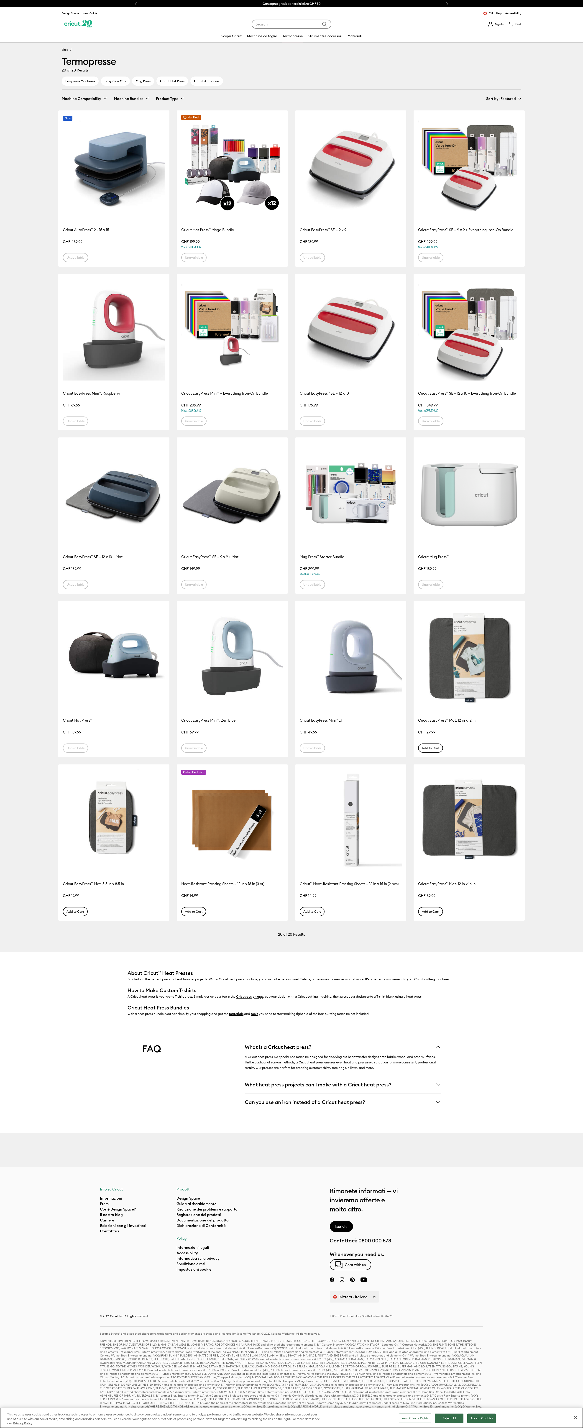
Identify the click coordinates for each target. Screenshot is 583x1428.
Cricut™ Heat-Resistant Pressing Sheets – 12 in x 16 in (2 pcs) (349, 883)
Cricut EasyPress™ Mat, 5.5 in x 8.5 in (93, 883)
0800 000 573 (374, 1240)
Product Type (167, 98)
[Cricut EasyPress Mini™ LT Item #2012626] (351, 656)
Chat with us (355, 1264)
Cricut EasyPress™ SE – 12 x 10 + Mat (93, 556)
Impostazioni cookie (193, 1269)
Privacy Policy (22, 1423)
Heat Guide (89, 13)
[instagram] (342, 1279)
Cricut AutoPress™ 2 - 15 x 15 (86, 229)
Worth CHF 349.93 (191, 410)
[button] (496, 24)
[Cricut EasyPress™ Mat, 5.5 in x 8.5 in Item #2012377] (114, 820)
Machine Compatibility (81, 98)
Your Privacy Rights (415, 1418)
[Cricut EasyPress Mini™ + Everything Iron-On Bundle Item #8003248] (232, 329)
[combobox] (291, 24)
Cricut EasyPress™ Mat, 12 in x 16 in (447, 883)
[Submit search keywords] (324, 24)
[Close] (576, 1418)
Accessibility (513, 13)
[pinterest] (352, 1279)
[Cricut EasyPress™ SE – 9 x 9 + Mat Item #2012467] (232, 493)
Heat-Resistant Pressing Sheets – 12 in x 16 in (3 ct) (222, 883)
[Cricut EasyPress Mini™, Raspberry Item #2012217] (114, 329)
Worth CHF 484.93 (428, 246)
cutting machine (436, 979)
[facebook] (332, 1279)
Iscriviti (341, 1226)
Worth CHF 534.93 (428, 410)
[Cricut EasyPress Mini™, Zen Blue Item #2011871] (232, 656)
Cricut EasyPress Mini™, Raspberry (91, 393)
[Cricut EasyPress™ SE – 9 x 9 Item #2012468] (351, 166)
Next (447, 3)
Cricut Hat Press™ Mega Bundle (207, 229)
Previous (135, 3)
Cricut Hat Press (172, 81)
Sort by (501, 98)
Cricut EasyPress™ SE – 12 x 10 (324, 393)
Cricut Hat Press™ (77, 720)
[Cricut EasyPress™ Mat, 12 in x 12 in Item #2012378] (469, 656)
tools (254, 1014)
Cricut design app (249, 996)
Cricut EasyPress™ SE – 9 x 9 (323, 229)
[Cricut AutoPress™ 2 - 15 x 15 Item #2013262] (114, 166)
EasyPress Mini (115, 81)
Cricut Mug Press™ (433, 556)
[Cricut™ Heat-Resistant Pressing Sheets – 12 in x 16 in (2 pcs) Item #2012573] (351, 820)
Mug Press (143, 81)
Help (499, 13)
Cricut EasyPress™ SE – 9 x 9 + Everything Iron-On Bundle (465, 229)
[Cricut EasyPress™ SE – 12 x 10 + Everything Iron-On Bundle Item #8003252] (469, 329)
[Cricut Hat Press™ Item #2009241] (114, 656)
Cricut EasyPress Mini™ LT (321, 720)
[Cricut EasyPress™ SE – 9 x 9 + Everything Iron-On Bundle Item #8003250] (469, 166)
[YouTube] (363, 1279)
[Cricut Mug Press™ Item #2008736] (469, 493)
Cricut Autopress (206, 81)
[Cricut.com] (78, 24)
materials (236, 1014)
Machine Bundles (128, 98)
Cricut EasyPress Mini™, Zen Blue (208, 720)
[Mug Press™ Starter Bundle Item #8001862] (351, 493)
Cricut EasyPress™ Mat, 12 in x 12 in (447, 720)
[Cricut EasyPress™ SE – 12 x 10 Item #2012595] (351, 329)
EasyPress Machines (80, 81)
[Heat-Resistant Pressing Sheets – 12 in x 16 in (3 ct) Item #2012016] (232, 820)
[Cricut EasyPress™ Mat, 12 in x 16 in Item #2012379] (469, 820)
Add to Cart (430, 748)
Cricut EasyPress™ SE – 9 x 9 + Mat (209, 556)
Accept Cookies (481, 1418)
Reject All (449, 1418)
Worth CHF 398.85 (310, 573)
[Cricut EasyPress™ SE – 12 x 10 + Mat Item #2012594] (114, 493)
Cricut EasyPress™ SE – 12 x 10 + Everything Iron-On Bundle (467, 393)
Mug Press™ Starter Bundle (322, 556)
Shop (65, 49)
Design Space (70, 13)
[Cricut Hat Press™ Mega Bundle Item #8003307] (232, 166)
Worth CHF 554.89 (191, 246)
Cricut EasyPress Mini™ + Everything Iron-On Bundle (224, 393)
